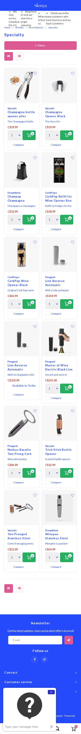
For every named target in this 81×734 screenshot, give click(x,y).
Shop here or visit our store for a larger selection (29, 18)
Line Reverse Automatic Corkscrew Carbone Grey (18, 368)
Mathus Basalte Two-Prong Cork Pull (20, 452)
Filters (42, 45)
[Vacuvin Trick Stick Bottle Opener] (59, 423)
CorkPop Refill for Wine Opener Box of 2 (58, 199)
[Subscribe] (68, 640)
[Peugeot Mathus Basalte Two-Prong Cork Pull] (21, 423)
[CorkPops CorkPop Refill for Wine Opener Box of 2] (59, 170)
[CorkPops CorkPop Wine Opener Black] (21, 254)
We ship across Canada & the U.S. (14, 18)
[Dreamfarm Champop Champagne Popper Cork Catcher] (21, 170)
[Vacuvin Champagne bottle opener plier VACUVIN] (21, 85)
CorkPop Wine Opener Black (18, 283)
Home (7, 27)
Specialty (52, 27)
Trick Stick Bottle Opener (58, 452)
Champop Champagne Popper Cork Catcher (17, 199)
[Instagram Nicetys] (44, 659)
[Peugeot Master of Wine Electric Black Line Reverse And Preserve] (59, 339)
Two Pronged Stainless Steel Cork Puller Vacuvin (19, 536)
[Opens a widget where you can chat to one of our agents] (30, 709)
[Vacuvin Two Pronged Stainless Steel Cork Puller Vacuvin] (21, 508)
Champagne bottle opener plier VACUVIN (21, 114)
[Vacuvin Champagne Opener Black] (59, 85)
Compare (18, 144)
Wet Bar (19, 27)
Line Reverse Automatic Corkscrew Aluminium (55, 283)
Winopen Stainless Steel (56, 536)
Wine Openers (36, 27)
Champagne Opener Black (55, 114)
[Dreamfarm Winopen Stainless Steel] (59, 508)
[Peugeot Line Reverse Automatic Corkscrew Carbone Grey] (21, 339)
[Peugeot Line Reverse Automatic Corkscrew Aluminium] (59, 254)
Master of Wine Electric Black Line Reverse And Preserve (59, 368)
